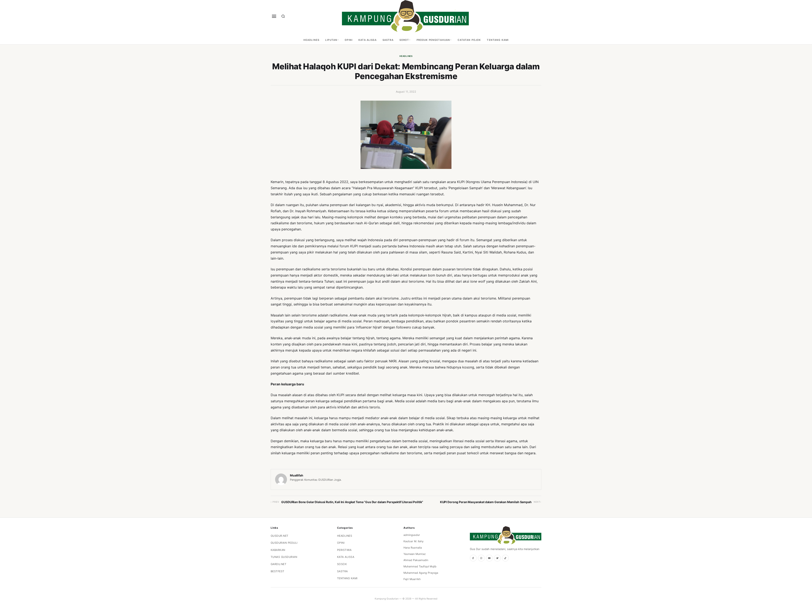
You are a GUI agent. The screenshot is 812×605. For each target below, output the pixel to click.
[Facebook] (473, 558)
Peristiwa (344, 550)
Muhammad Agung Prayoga (420, 572)
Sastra (388, 39)
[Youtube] (489, 558)
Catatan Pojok (469, 39)
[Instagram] (481, 558)
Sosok (342, 564)
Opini (349, 39)
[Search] (283, 16)
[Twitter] (497, 558)
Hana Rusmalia (412, 547)
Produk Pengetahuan (433, 39)
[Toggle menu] (274, 16)
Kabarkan (278, 550)
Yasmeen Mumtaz (414, 554)
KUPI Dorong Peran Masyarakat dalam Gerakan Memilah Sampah (486, 502)
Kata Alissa (367, 39)
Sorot (404, 39)
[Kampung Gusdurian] (405, 16)
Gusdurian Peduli (284, 542)
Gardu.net (279, 564)
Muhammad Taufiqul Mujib (419, 566)
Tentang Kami (498, 39)
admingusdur (411, 535)
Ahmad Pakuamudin (415, 560)
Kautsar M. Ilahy (413, 541)
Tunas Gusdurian (284, 556)
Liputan (331, 39)
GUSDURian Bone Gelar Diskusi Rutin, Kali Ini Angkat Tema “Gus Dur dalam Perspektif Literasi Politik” (352, 502)
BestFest (277, 571)
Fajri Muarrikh (412, 579)
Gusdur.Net (279, 535)
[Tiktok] (505, 558)
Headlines (311, 39)
